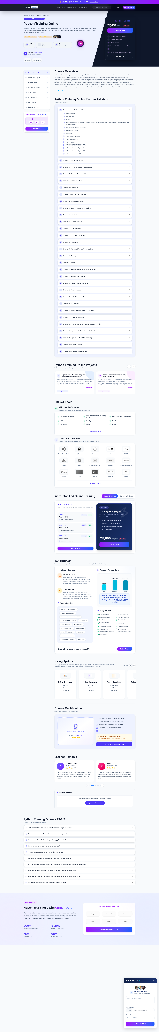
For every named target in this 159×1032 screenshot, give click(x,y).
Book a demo (75, 548)
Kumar (109, 763)
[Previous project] (129, 366)
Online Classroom (110, 496)
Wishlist (38, 60)
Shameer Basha (71, 763)
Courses (60, 7)
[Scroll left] (130, 665)
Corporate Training (126, 496)
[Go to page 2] (95, 785)
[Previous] (87, 785)
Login (117, 7)
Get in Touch (124, 649)
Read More (58, 91)
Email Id (128, 1015)
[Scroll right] (133, 665)
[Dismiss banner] (157, 2)
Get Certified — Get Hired (115, 744)
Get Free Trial (120, 56)
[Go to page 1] (92, 785)
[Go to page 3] (98, 785)
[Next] (102, 785)
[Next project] (133, 366)
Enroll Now (120, 30)
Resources (70, 7)
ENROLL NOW (114, 544)
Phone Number (130, 1007)
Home (26, 15)
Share (29, 60)
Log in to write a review (95, 803)
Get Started (128, 7)
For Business (82, 7)
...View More (88, 387)
